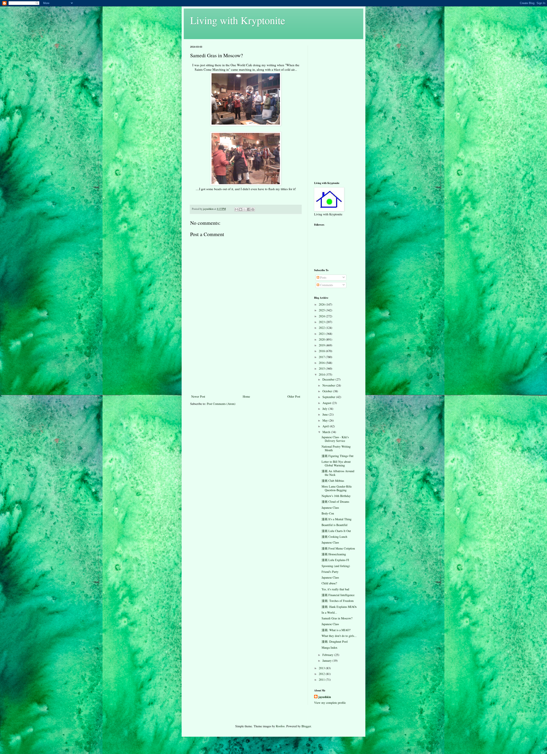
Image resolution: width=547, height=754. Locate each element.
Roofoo (280, 726)
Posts (322, 277)
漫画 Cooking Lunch (334, 537)
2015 (322, 368)
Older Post (293, 396)
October (327, 391)
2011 (322, 680)
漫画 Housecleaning (334, 554)
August (327, 403)
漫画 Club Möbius (333, 481)
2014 (322, 374)
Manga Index (329, 647)
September (329, 397)
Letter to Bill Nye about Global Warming (336, 463)
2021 (322, 334)
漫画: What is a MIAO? (336, 630)
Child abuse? (329, 583)
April (326, 426)
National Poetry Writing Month (336, 448)
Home (246, 396)
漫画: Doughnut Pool (335, 641)
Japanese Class (330, 508)
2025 (322, 310)
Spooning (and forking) (336, 566)
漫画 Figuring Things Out (337, 456)
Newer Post (198, 396)
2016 (322, 363)
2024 (322, 316)
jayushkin (324, 697)
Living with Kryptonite (237, 20)
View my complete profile (330, 703)
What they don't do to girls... (339, 636)
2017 (322, 357)
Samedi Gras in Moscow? (337, 618)
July (325, 409)
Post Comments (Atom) (221, 404)
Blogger (306, 726)
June (325, 414)
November (329, 385)
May (325, 420)
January (327, 660)
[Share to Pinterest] (253, 209)
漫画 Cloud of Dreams (335, 502)
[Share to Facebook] (249, 209)
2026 (322, 304)
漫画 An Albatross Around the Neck (338, 473)
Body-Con (328, 513)
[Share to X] (245, 209)
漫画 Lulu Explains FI (335, 560)
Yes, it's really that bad (335, 589)
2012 (322, 674)
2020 (322, 339)
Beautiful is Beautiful (334, 525)
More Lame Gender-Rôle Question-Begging (337, 488)
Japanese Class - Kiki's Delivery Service (335, 439)
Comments (326, 285)
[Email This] (236, 209)
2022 (322, 328)
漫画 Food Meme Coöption (338, 548)
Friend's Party (330, 572)
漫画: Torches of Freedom (338, 601)
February (328, 655)
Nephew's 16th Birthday (336, 496)
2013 (322, 668)
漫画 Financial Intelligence (338, 595)
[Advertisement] (246, 361)
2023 (322, 322)
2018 (322, 351)
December (328, 379)
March (326, 432)
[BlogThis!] (240, 209)
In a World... (329, 612)
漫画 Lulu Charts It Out (336, 531)
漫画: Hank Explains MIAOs (339, 607)
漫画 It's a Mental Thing (336, 519)
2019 (322, 345)
